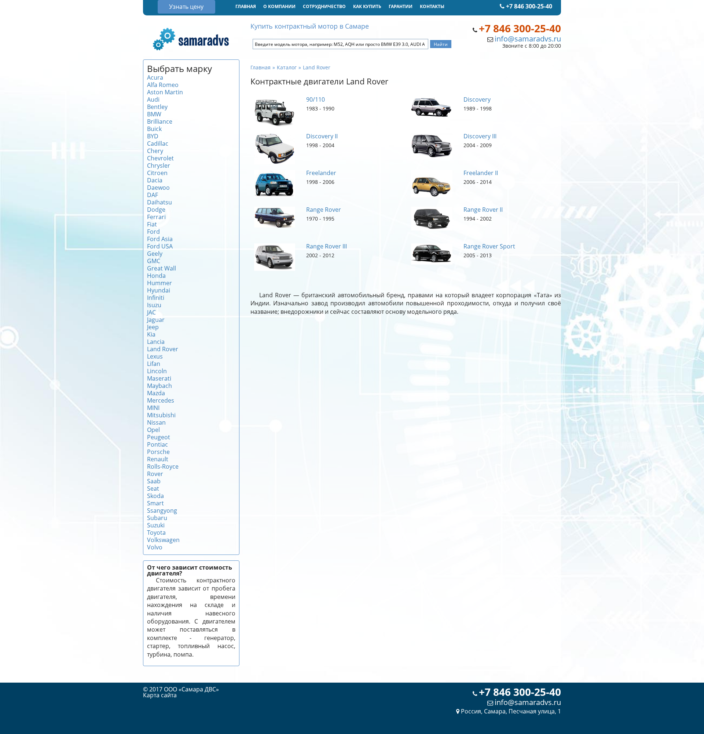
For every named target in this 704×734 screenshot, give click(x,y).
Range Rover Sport (489, 246)
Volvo (154, 547)
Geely (154, 254)
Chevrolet (160, 158)
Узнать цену (186, 7)
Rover (155, 474)
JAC (151, 312)
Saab (154, 481)
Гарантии (400, 6)
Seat (153, 488)
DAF (152, 195)
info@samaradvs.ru (528, 39)
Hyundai (158, 290)
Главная (245, 6)
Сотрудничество (324, 6)
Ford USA (160, 246)
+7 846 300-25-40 (528, 6)
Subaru (157, 518)
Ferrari (156, 217)
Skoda (155, 496)
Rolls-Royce (163, 466)
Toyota (156, 532)
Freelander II (480, 173)
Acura (155, 77)
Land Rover (162, 349)
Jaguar (156, 320)
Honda (156, 276)
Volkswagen (163, 540)
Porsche (158, 452)
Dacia (154, 180)
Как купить (367, 6)
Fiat (152, 224)
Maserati (159, 378)
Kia (151, 334)
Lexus (155, 356)
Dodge (156, 210)
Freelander (321, 173)
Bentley (157, 107)
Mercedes (160, 400)
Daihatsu (159, 202)
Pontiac (157, 444)
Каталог (287, 67)
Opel (153, 430)
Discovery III (479, 136)
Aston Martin (165, 92)
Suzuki (156, 525)
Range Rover (323, 210)
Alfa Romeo (163, 85)
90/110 (315, 99)
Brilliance (159, 121)
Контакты (432, 6)
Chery (155, 151)
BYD (152, 136)
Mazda (156, 393)
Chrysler (158, 165)
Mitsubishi (161, 415)
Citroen (157, 173)
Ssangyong (162, 510)
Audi (153, 99)
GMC (153, 261)
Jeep (153, 327)
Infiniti (155, 298)
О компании (279, 6)
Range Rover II (483, 210)
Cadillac (157, 143)
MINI (153, 408)
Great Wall (161, 268)
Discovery (477, 99)
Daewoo (158, 188)
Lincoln (157, 371)
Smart (155, 503)
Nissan (156, 422)
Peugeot (158, 437)
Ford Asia (160, 239)
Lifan (153, 364)
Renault (157, 459)
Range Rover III (326, 246)
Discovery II (322, 136)
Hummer (159, 283)
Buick (154, 129)
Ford (153, 232)
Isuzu (154, 305)
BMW (154, 114)
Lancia (156, 342)
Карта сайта (160, 695)
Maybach (159, 386)
